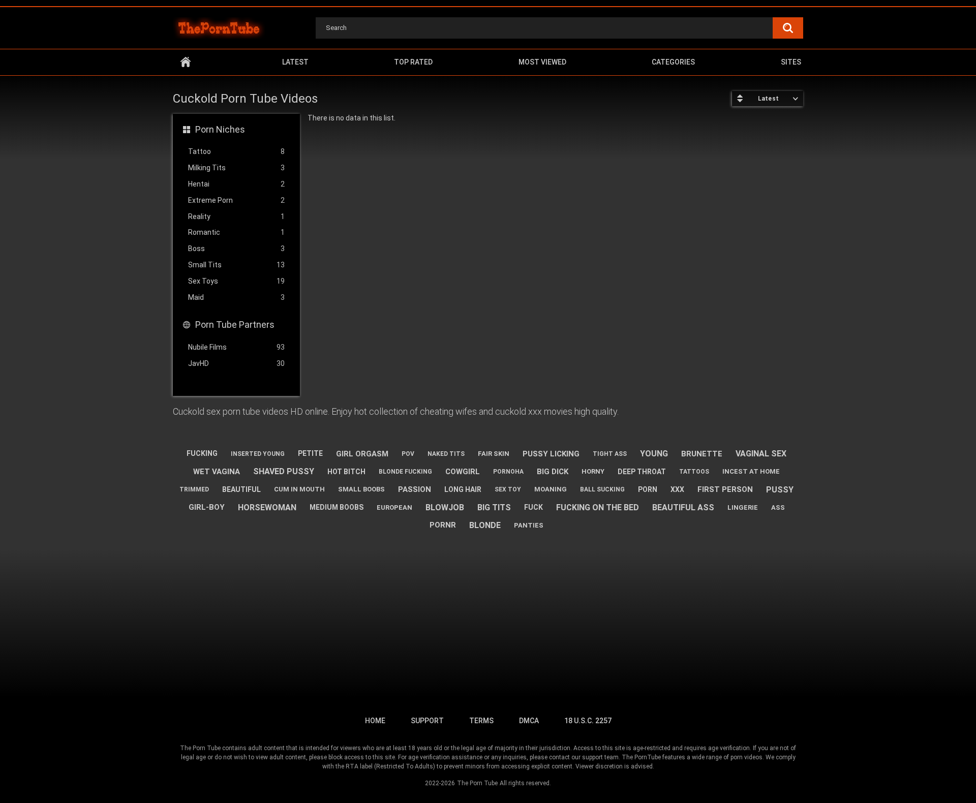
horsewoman (267, 507)
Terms (481, 721)
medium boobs (336, 507)
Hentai (236, 184)
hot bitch (346, 472)
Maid (236, 297)
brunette (701, 453)
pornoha (508, 471)
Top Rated (413, 62)
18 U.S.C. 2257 (588, 721)
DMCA (529, 721)
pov (408, 453)
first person (725, 489)
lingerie (742, 507)
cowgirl (462, 471)
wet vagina (216, 471)
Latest (295, 62)
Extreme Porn (236, 200)
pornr (443, 525)
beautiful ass (683, 507)
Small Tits (236, 265)
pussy (780, 490)
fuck (533, 507)
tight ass (610, 453)
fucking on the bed (597, 507)
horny (593, 471)
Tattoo (236, 151)
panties (528, 525)
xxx (677, 489)
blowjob (444, 507)
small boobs (361, 489)
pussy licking (551, 453)
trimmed (194, 489)
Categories (673, 62)
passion (414, 489)
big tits (494, 507)
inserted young (258, 453)
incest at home (751, 471)
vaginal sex (761, 453)
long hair (462, 489)
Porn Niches (220, 129)
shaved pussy (283, 471)
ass (778, 507)
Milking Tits (236, 168)
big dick (552, 471)
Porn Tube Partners (234, 324)
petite (310, 453)
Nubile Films (236, 347)
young (654, 453)
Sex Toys (236, 281)
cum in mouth (299, 489)
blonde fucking (405, 471)
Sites (791, 62)
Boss (236, 248)
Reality (236, 216)
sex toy (508, 489)
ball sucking (602, 489)
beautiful (241, 489)
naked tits (446, 453)
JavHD (236, 363)
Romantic (236, 232)
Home (185, 62)
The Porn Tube (477, 783)
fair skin (493, 453)
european (394, 507)
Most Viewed (542, 62)
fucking (202, 453)
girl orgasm (362, 453)
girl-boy (207, 507)
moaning (550, 489)
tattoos (694, 471)
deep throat (642, 472)
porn (647, 489)
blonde (485, 525)
